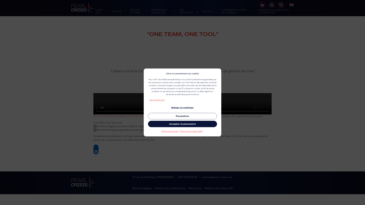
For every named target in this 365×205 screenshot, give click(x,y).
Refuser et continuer (182, 107)
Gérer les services (157, 100)
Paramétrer (182, 116)
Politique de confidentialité (191, 131)
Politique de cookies (169, 131)
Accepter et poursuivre (182, 124)
